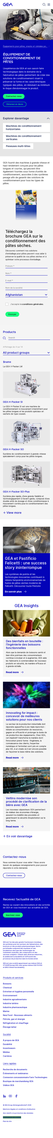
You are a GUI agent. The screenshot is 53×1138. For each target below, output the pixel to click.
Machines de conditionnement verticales (23, 138)
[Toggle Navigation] (49, 4)
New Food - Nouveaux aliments (17, 1015)
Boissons (7, 983)
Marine (6, 1011)
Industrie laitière (10, 1003)
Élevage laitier (10, 1027)
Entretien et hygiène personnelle (18, 991)
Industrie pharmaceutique (15, 1007)
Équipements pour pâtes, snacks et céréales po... (25, 46)
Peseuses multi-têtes (18, 146)
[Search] (44, 4)
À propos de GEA (11, 1040)
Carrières (7, 1056)
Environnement (10, 995)
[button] (26, 118)
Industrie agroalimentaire (15, 999)
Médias (6, 1052)
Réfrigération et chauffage (15, 1023)
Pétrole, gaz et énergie (14, 1019)
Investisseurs (9, 1048)
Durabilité (7, 1044)
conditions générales (32, 304)
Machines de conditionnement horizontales (23, 127)
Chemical (7, 987)
